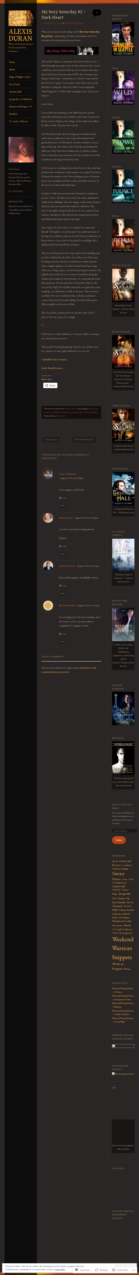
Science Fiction (126, 909)
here (31, 206)
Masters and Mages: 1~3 (20, 106)
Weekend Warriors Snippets (123, 948)
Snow (127, 925)
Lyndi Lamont (67, 565)
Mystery (130, 902)
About (12, 69)
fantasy (91, 408)
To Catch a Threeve (18, 121)
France (125, 879)
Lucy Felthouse (67, 473)
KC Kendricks (67, 605)
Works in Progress (118, 966)
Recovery (128, 906)
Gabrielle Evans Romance (54, 359)
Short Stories (117, 925)
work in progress (90, 412)
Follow (119, 840)
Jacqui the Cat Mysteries (20, 99)
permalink (60, 415)
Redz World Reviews (52, 368)
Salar (115, 910)
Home (12, 62)
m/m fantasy (65, 412)
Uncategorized (125, 932)
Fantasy (67, 408)
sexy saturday (77, 412)
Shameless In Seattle (122, 921)
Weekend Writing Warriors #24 (85, 439)
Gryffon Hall (15, 91)
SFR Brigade (124, 917)
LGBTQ (55, 412)
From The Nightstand (123, 881)
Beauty (115, 861)
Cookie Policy (60, 1269)
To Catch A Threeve (122, 929)
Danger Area (50, 439)
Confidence (127, 865)
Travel (115, 932)
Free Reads (14, 84)
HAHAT (116, 889)
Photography (117, 906)
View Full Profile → (17, 191)
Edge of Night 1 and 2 (19, 76)
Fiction (75, 408)
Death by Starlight (120, 868)
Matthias (13, 113)
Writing (127, 968)
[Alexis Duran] (21, 27)
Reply (62, 505)
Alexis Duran (20, 35)
